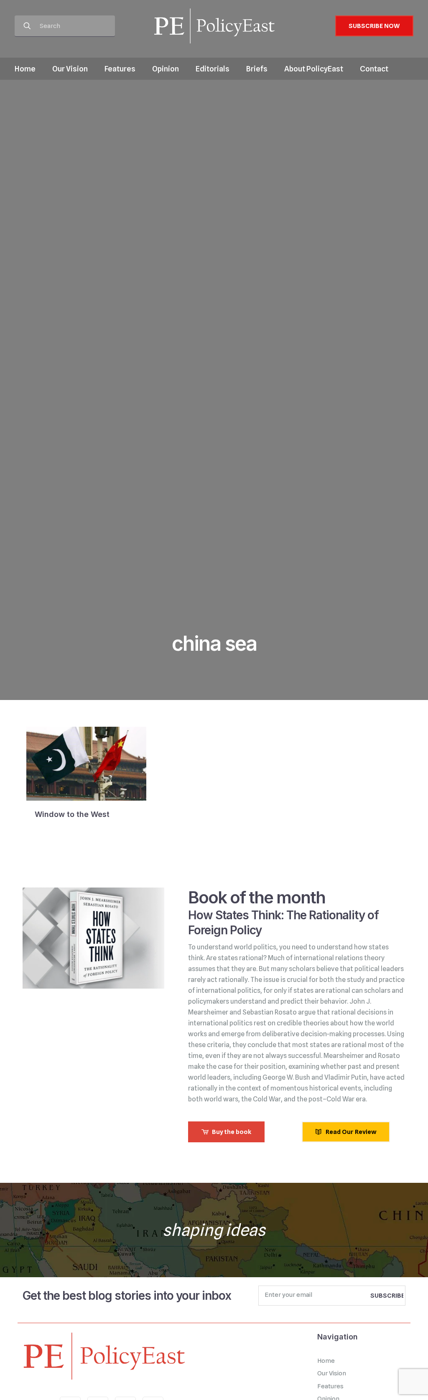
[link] (104, 1356)
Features (330, 1386)
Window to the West (72, 814)
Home (326, 1360)
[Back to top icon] (388, 1383)
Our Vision (331, 1373)
